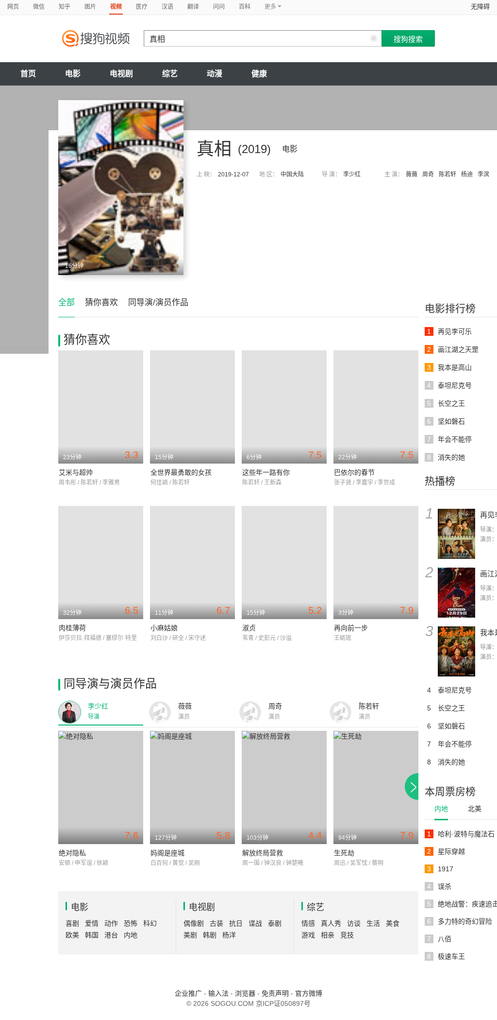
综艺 (170, 73)
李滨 (483, 174)
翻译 (193, 6)
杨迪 (467, 174)
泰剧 (275, 923)
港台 (111, 935)
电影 (73, 73)
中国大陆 (292, 174)
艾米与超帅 (76, 472)
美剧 (190, 935)
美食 (392, 923)
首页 (28, 73)
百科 (244, 6)
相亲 (327, 935)
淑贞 (249, 628)
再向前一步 (351, 628)
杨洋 (229, 935)
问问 (219, 6)
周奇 (428, 174)
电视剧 (121, 73)
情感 (308, 923)
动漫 (214, 73)
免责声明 (275, 993)
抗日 (236, 923)
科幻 (150, 923)
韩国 (92, 935)
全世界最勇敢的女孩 (181, 472)
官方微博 (308, 993)
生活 (373, 923)
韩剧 (209, 935)
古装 (216, 923)
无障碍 (480, 6)
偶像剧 (193, 923)
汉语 (167, 6)
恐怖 (130, 923)
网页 (13, 6)
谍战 (255, 923)
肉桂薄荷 (72, 628)
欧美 (72, 935)
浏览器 (245, 993)
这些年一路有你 (266, 472)
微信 (39, 6)
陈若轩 (447, 174)
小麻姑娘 (164, 628)
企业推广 (188, 993)
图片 (90, 6)
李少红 (352, 174)
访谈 (354, 923)
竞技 (347, 935)
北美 (474, 809)
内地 (441, 809)
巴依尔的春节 (354, 472)
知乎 (64, 6)
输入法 (218, 993)
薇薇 (411, 174)
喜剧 (72, 923)
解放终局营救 (262, 853)
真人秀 (331, 923)
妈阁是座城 (167, 853)
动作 (111, 923)
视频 (116, 6)
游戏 (308, 935)
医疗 (142, 6)
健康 (259, 73)
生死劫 (344, 853)
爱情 (92, 923)
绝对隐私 (72, 853)
